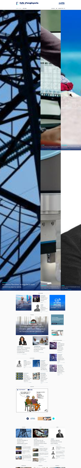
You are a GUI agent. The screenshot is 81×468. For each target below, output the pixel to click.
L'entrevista (32, 322)
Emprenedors (37, 346)
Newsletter (60, 8)
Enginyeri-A (60, 365)
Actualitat (43, 295)
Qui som (53, 8)
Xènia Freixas (46, 451)
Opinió (25, 360)
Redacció (42, 302)
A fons (59, 342)
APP (56, 8)
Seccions (25, 8)
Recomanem (53, 304)
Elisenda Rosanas (35, 333)
